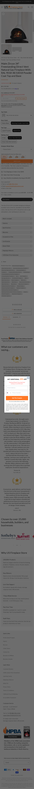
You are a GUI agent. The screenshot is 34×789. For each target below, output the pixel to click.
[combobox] (9, 393)
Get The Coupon (17, 398)
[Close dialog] (28, 378)
